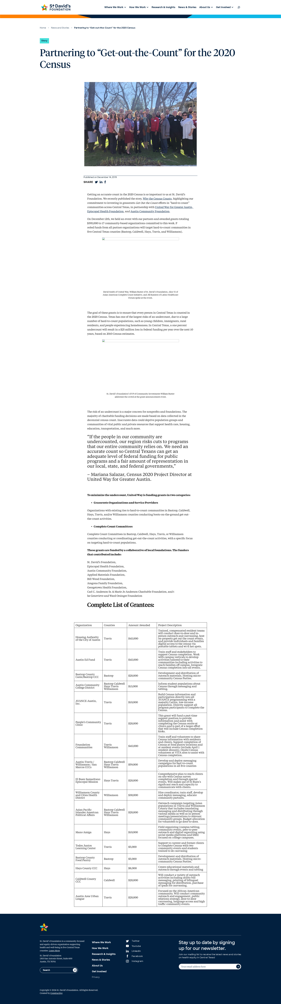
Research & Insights (104, 954)
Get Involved (99, 971)
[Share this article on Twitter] (96, 182)
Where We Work (101, 942)
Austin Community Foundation (149, 211)
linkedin (136, 951)
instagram (137, 961)
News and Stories (60, 27)
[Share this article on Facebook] (105, 182)
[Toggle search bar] (238, 7)
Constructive (56, 993)
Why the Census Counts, (157, 198)
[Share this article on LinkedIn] (101, 182)
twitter (136, 941)
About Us (97, 965)
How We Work (100, 948)
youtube (136, 946)
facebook (137, 956)
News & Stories (101, 959)
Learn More (54, 950)
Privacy (96, 977)
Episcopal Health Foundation (105, 211)
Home (43, 27)
